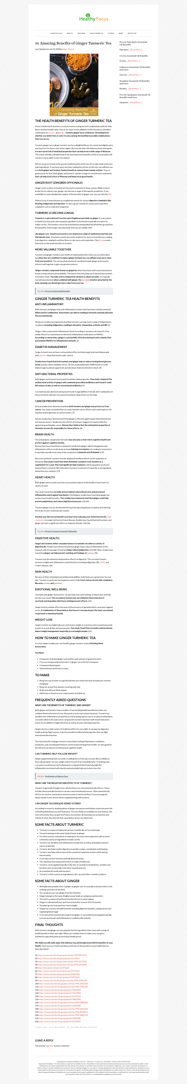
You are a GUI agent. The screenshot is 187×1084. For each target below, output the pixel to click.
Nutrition (92, 1027)
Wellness (83, 1027)
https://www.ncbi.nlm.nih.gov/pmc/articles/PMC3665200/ (63, 983)
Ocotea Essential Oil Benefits (133, 56)
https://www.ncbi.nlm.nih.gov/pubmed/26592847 (60, 1021)
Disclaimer (107, 1061)
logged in (49, 1046)
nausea (90, 553)
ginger (62, 132)
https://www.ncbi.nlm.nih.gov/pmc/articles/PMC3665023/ (63, 1009)
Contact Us (99, 1061)
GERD (102, 562)
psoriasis (58, 583)
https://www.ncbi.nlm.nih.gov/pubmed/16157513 (60, 996)
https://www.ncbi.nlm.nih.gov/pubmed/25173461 (59, 971)
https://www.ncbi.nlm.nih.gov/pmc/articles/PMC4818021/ (63, 1012)
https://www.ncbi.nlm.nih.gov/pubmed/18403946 (60, 1005)
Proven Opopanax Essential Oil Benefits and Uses (134, 96)
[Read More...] (136, 49)
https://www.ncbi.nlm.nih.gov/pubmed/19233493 (60, 990)
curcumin (85, 280)
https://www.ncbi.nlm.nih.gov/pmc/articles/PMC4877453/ (62, 955)
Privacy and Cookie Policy (121, 1061)
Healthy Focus (93, 17)
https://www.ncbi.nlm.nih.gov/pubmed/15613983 (60, 993)
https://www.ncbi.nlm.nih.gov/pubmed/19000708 (60, 1018)
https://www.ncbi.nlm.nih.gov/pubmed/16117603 (59, 958)
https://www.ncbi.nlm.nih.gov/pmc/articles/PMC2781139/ (62, 980)
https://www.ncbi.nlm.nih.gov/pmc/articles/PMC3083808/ (63, 1002)
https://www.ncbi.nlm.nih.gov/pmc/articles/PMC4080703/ (63, 1015)
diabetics (43, 355)
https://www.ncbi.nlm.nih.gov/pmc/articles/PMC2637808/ (62, 964)
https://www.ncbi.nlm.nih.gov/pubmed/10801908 (60, 999)
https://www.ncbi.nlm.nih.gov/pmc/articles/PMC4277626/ (62, 961)
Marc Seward (68, 49)
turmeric (51, 132)
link (109, 194)
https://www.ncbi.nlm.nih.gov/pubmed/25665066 (59, 974)
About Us (90, 1061)
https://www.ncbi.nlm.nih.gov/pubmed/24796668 (59, 977)
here (101, 240)
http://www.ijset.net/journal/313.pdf (53, 968)
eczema (46, 583)
